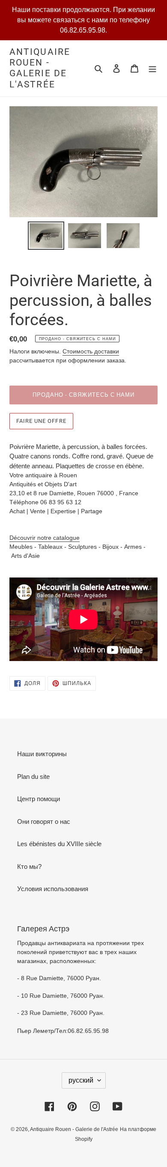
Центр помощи (38, 798)
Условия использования (52, 888)
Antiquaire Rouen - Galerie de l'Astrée (39, 68)
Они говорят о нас (43, 821)
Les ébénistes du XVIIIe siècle (59, 843)
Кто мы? (29, 866)
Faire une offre (41, 421)
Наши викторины (42, 753)
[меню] (152, 68)
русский (81, 1080)
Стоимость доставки (91, 351)
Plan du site (33, 776)
